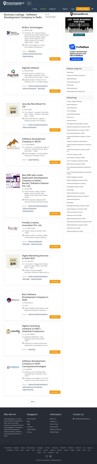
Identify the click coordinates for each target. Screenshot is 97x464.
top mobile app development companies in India (79, 168)
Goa (84, 448)
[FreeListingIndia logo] (14, 3)
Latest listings (31, 429)
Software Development (29, 88)
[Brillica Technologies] (13, 33)
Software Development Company (76, 183)
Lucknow (45, 450)
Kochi (33, 450)
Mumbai (66, 450)
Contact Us (53, 421)
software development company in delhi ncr (78, 150)
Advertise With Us (55, 429)
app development (72, 108)
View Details (55, 59)
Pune (89, 450)
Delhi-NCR (63, 448)
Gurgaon (89, 448)
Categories (52, 9)
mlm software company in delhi (76, 157)
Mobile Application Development (32, 387)
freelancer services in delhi (74, 215)
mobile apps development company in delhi (79, 222)
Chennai (47, 448)
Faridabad (71, 448)
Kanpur (28, 450)
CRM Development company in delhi (77, 225)
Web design (70, 202)
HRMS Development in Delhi (75, 231)
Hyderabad (10, 450)
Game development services (75, 212)
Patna (84, 450)
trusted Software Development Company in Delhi (79, 145)
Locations (30, 427)
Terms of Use (54, 424)
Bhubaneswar (31, 448)
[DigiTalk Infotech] (13, 74)
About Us (53, 419)
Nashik (78, 450)
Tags (28, 424)
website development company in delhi (78, 130)
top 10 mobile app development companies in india (79, 173)
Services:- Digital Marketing (74, 101)
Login (72, 9)
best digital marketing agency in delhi (77, 124)
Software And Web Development (32, 54)
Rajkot (39, 452)
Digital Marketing (28, 56)
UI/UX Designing (71, 111)
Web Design (41, 88)
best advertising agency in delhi (75, 133)
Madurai (59, 450)
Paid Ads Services (71, 120)
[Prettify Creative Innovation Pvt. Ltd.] (13, 228)
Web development (72, 104)
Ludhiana (52, 450)
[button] (92, 9)
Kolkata (39, 450)
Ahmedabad (8, 448)
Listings (34, 9)
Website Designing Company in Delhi (77, 180)
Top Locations (31, 419)
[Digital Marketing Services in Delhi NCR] (13, 261)
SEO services (70, 117)
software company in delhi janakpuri (77, 141)
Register (65, 9)
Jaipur (22, 450)
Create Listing (83, 9)
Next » (33, 401)
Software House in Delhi (73, 228)
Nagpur (72, 450)
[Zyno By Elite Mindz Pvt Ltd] (13, 110)
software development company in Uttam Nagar (79, 137)
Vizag (57, 452)
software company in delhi (74, 154)
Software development (73, 199)
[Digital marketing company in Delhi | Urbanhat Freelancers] (13, 332)
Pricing (29, 432)
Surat (44, 452)
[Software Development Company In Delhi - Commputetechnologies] (13, 367)
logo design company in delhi (75, 186)
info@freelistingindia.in (82, 419)
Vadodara (51, 452)
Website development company (76, 193)
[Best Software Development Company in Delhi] (13, 300)
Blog (28, 421)
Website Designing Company (75, 177)
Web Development (28, 211)
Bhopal (23, 448)
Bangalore (16, 448)
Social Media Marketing (73, 114)
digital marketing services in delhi (76, 218)
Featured (43, 9)
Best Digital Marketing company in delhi (78, 206)
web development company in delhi (77, 209)
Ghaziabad (78, 448)
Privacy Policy (54, 427)
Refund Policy (54, 432)
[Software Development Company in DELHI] (13, 145)
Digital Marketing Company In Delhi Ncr (78, 196)
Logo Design (70, 190)
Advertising (31, 51)
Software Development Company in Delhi (78, 127)
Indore (17, 450)
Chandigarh (40, 448)
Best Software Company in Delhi (76, 164)
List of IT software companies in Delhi (77, 161)
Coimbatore (55, 448)
